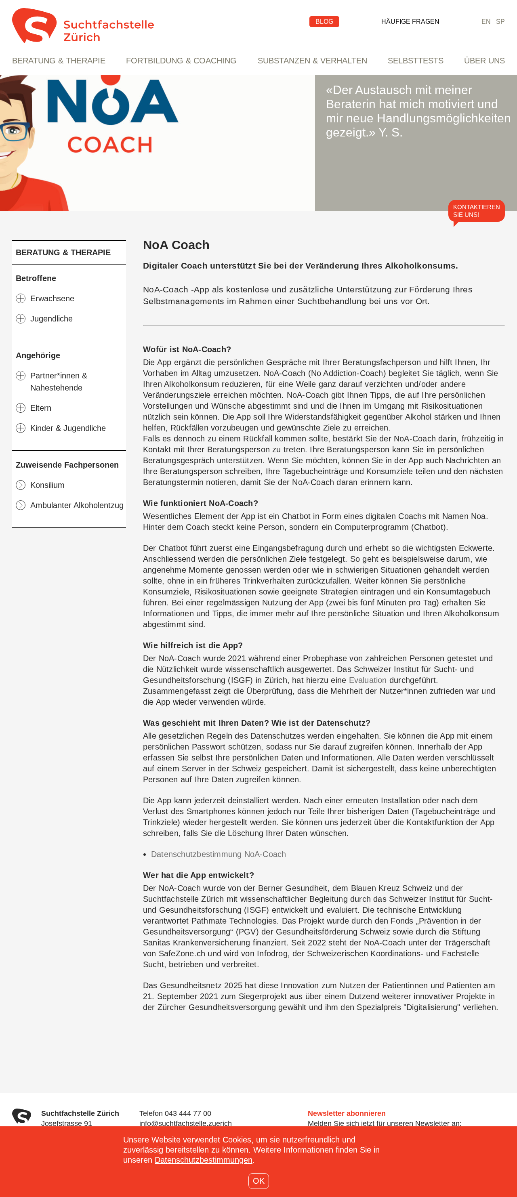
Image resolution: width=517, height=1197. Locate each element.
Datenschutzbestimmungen (203, 1159)
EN (486, 21)
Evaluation (369, 680)
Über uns (484, 60)
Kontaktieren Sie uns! (476, 211)
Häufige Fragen (410, 21)
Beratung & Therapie (58, 60)
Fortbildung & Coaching (181, 60)
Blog (324, 21)
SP (500, 21)
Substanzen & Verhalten (312, 60)
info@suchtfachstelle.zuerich (185, 1123)
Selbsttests (415, 60)
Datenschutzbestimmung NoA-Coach (218, 854)
